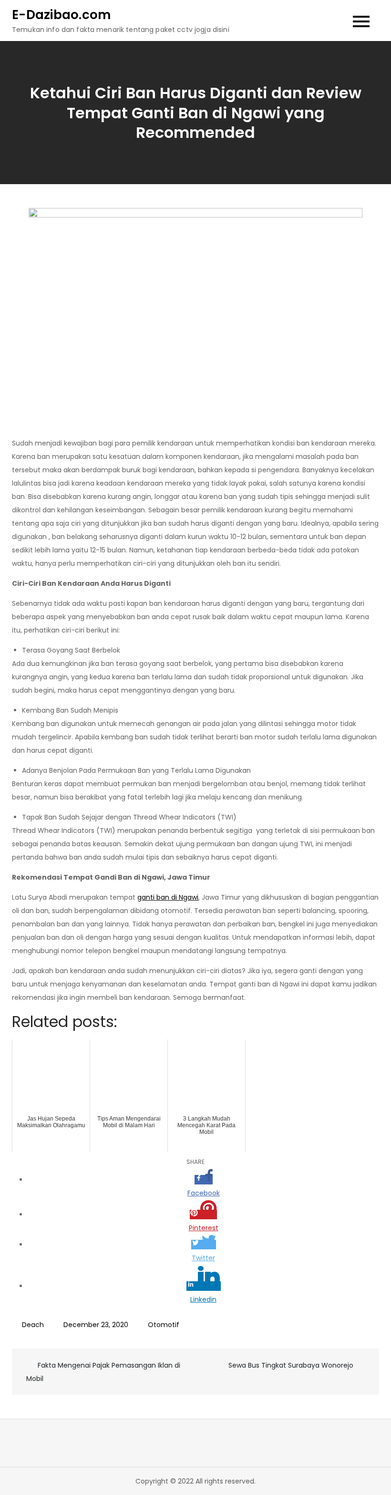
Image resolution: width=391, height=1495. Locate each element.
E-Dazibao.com (61, 14)
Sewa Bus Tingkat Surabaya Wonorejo (290, 1365)
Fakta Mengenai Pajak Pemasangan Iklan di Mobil (103, 1371)
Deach (33, 1324)
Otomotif (163, 1324)
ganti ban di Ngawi (167, 897)
